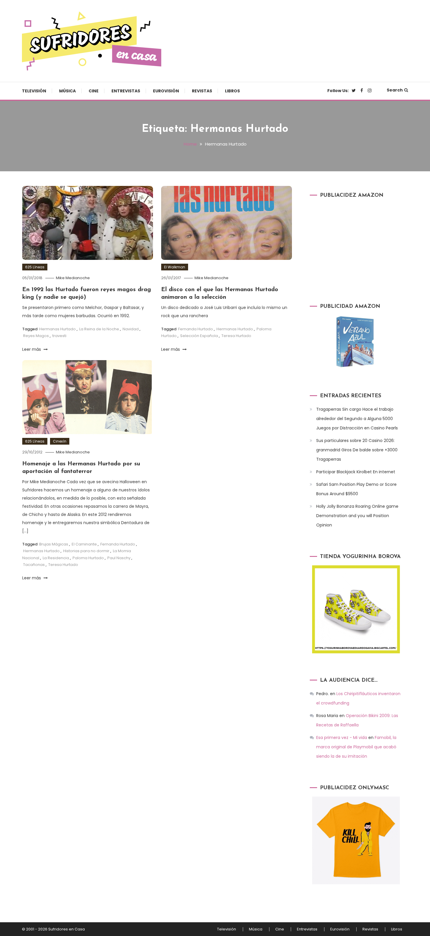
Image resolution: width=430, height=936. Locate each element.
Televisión (34, 91)
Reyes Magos (36, 336)
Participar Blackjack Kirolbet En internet (355, 472)
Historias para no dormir (86, 551)
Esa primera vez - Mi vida (341, 737)
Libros (232, 91)
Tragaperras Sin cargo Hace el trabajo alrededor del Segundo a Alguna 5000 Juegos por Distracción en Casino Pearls (357, 418)
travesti (59, 336)
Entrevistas (125, 91)
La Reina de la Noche (99, 329)
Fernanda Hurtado (195, 329)
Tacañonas (34, 564)
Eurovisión (166, 91)
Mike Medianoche (73, 278)
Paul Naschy (118, 558)
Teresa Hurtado (236, 336)
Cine (94, 91)
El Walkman (174, 267)
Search (395, 90)
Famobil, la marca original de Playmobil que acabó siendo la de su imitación (356, 747)
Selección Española (199, 336)
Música (67, 91)
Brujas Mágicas (53, 544)
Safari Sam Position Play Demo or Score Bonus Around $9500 (356, 489)
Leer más (32, 349)
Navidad (131, 329)
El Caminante (84, 544)
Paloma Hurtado (88, 558)
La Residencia (56, 558)
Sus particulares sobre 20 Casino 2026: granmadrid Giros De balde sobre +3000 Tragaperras (357, 450)
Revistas (202, 91)
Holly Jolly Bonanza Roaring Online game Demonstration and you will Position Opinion (357, 515)
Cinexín (59, 441)
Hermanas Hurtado (57, 329)
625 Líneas (34, 267)
